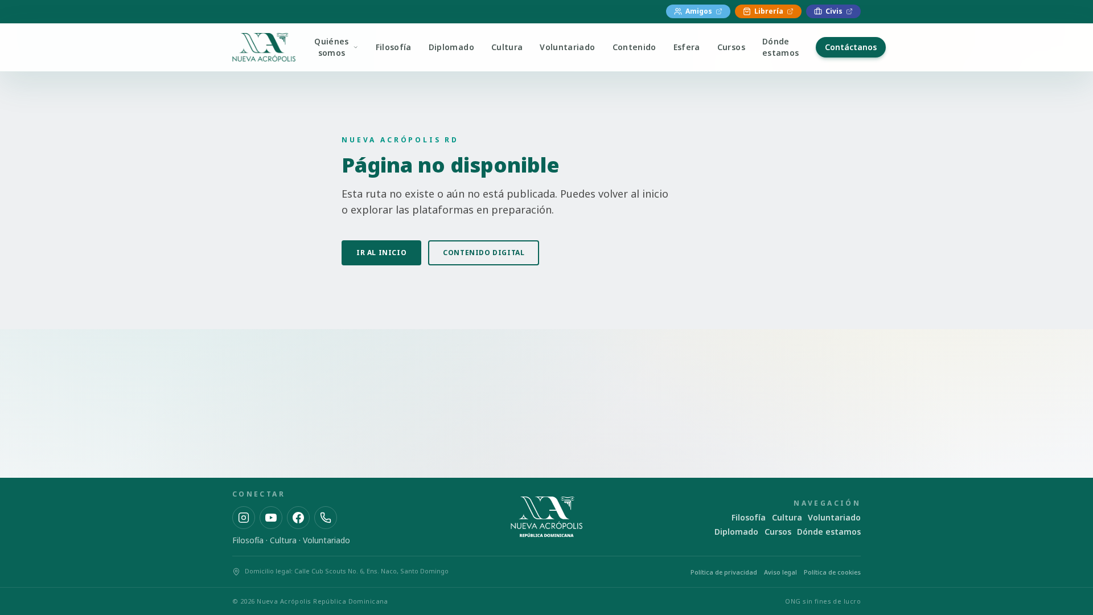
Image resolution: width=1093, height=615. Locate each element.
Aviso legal (780, 572)
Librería (768, 11)
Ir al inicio (381, 252)
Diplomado (451, 47)
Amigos (698, 11)
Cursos (731, 47)
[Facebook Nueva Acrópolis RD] (298, 517)
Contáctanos (851, 47)
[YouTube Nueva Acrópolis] (271, 517)
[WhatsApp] (325, 517)
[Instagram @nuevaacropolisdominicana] (243, 517)
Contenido (634, 47)
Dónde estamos (780, 47)
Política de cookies (832, 572)
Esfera (686, 47)
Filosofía (394, 47)
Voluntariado (567, 47)
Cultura (507, 47)
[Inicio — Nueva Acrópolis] (263, 47)
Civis (834, 11)
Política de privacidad (724, 572)
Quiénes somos (331, 47)
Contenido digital (483, 252)
